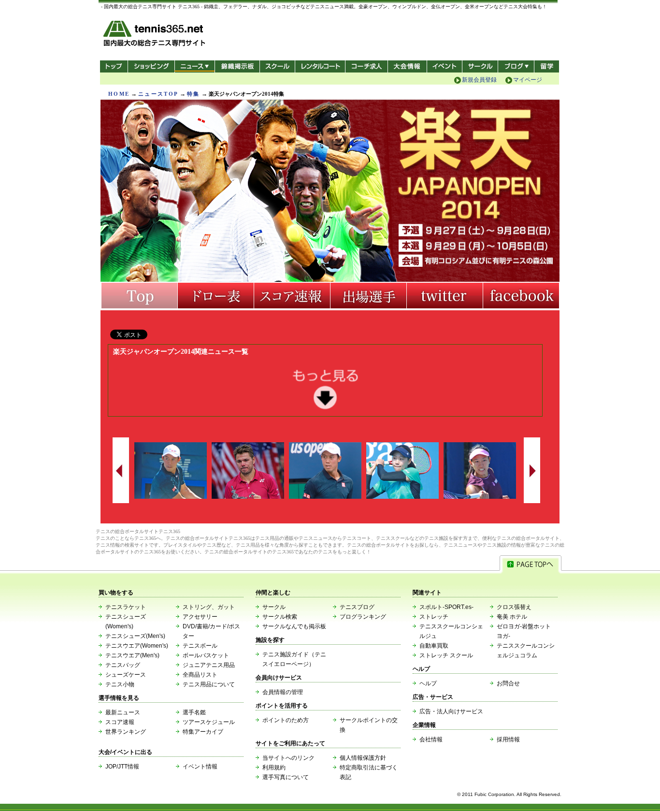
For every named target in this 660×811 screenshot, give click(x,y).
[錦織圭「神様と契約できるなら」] (325, 496)
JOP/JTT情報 (122, 766)
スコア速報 (119, 722)
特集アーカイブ (203, 731)
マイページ (527, 79)
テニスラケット (125, 607)
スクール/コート (277, 66)
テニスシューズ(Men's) (135, 636)
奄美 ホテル (512, 616)
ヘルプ (428, 683)
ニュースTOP (158, 94)
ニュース (194, 66)
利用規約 (274, 767)
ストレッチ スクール (446, 655)
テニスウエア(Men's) (132, 655)
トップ (114, 66)
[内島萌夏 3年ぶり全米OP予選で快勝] (480, 496)
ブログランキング (363, 616)
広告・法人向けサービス (451, 711)
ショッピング (151, 66)
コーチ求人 (367, 66)
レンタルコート (321, 66)
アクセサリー (200, 616)
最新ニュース (122, 712)
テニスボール (200, 645)
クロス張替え (514, 607)
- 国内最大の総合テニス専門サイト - (155, 35)
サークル (480, 66)
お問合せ (508, 683)
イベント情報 (200, 766)
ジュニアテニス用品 (209, 665)
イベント (444, 66)
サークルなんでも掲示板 (294, 626)
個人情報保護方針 (363, 757)
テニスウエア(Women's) (136, 645)
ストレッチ (433, 616)
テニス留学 (546, 66)
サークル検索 (279, 616)
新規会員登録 (479, 79)
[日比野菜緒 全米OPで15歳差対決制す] (402, 496)
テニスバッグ (122, 665)
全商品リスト (200, 674)
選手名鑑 (194, 712)
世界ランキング (125, 731)
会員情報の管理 (282, 692)
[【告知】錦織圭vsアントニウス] (170, 496)
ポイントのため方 (285, 720)
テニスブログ (357, 607)
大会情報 (407, 66)
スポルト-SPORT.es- (446, 607)
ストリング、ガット (209, 607)
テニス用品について (209, 684)
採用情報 (508, 739)
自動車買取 (433, 645)
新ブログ (516, 66)
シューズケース (125, 674)
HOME (118, 94)
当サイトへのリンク (288, 757)
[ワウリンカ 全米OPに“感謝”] (248, 496)
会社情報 (431, 739)
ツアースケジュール (209, 722)
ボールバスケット (206, 655)
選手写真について (285, 777)
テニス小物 (119, 684)
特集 (193, 94)
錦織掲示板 (237, 66)
